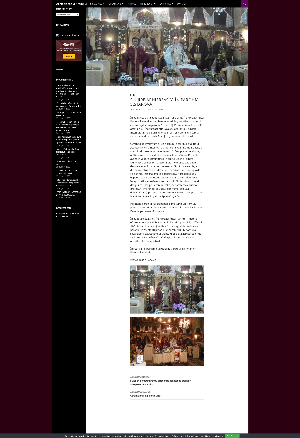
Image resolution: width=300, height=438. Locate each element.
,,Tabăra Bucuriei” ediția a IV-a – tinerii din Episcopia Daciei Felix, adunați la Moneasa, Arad (67, 126)
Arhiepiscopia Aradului (71, 4)
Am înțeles (232, 436)
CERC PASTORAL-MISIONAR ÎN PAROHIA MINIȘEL (68, 193)
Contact (181, 3)
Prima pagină (97, 3)
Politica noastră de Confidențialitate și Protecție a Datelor (197, 436)
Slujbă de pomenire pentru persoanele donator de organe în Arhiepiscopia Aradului (160, 381)
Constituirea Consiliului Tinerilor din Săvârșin (66, 172)
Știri (132, 95)
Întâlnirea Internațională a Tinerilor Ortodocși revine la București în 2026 (68, 183)
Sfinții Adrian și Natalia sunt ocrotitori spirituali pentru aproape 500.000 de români (68, 140)
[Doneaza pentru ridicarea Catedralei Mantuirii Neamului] (67, 35)
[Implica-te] (69, 50)
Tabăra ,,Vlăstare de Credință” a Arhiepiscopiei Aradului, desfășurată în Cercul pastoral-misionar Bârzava (68, 91)
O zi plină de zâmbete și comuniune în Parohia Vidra (68, 104)
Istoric (132, 3)
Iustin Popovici (157, 109)
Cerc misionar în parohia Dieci (145, 394)
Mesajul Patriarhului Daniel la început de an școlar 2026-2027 (68, 152)
